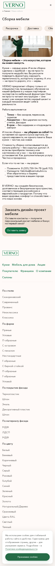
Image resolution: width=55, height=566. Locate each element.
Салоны (7, 277)
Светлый (7, 522)
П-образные (9, 340)
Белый (6, 450)
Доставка (33, 28)
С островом (9, 346)
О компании (43, 271)
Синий (6, 486)
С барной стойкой (13, 366)
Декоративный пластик (16, 409)
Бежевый (7, 455)
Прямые (6, 330)
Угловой (7, 381)
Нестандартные (11, 356)
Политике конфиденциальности (21, 549)
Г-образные (9, 361)
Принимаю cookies (27, 557)
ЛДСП (6, 432)
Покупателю (10, 271)
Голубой (7, 481)
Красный (7, 496)
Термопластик (10, 394)
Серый (6, 471)
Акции (41, 264)
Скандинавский (11, 297)
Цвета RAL (8, 517)
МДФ (5, 427)
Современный (10, 302)
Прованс (7, 307)
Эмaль (6, 404)
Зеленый (7, 491)
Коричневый (9, 460)
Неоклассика (10, 312)
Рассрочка (12, 28)
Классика (7, 318)
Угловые (7, 335)
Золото (6, 501)
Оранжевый (9, 512)
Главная (7, 11)
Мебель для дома (23, 264)
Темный (6, 527)
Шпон (5, 399)
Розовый (7, 476)
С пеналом (8, 351)
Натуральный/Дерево (15, 507)
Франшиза (27, 271)
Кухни (6, 264)
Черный (6, 465)
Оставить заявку (16, 230)
